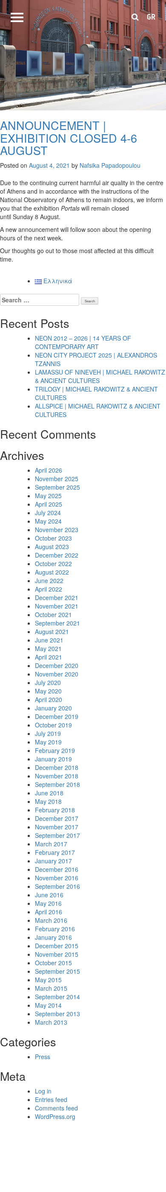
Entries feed (51, 1099)
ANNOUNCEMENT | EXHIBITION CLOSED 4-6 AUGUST (68, 137)
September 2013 (57, 1013)
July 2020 (48, 682)
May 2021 (48, 648)
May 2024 (48, 521)
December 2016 (56, 869)
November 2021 (56, 606)
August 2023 (52, 546)
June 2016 (49, 894)
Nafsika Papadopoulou (110, 165)
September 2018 (57, 784)
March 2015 (51, 988)
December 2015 (56, 945)
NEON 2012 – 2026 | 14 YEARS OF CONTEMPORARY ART (83, 342)
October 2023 (53, 538)
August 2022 (52, 572)
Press (42, 1056)
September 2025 (57, 487)
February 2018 (55, 810)
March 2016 (51, 920)
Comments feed (56, 1108)
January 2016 (53, 937)
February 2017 (55, 852)
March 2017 (51, 844)
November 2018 (56, 776)
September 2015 (57, 971)
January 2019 (53, 759)
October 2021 (53, 614)
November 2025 (56, 478)
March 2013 (51, 1022)
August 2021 (52, 631)
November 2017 (56, 827)
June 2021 (49, 640)
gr (151, 17)
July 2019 (48, 733)
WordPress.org (55, 1116)
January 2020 (53, 708)
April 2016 (48, 911)
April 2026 (48, 470)
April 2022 (48, 589)
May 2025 (48, 495)
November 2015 (56, 954)
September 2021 (57, 623)
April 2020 (48, 699)
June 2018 (49, 793)
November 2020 (56, 674)
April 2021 (48, 657)
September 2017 (57, 835)
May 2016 (48, 903)
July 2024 (48, 512)
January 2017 (53, 861)
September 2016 (57, 886)
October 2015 (53, 962)
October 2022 (53, 563)
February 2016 (55, 928)
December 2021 (56, 597)
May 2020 (48, 691)
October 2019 (53, 725)
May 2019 (48, 742)
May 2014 (48, 1005)
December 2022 (56, 555)
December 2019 (56, 716)
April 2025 (48, 504)
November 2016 (56, 878)
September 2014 (57, 996)
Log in (43, 1091)
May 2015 (48, 979)
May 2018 (48, 801)
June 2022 (49, 580)
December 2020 (56, 665)
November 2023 (56, 529)
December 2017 (56, 818)
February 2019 (55, 750)
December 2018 (56, 767)
